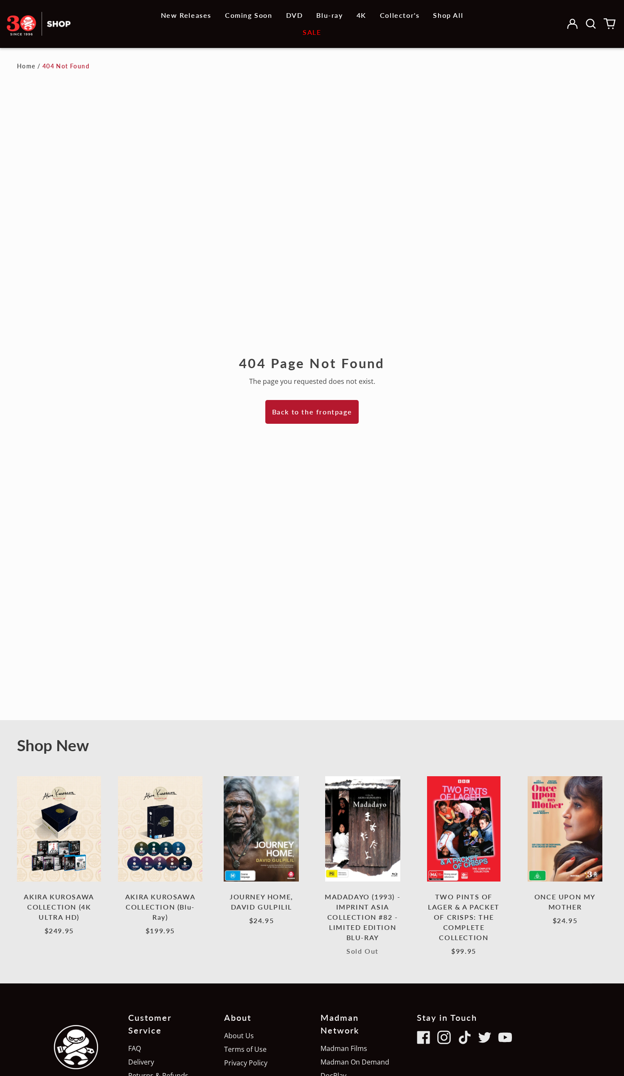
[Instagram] (444, 1037)
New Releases (186, 15)
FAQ (134, 1048)
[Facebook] (423, 1037)
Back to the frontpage (312, 412)
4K (361, 15)
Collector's (400, 15)
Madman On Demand (354, 1062)
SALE (312, 32)
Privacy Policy (245, 1063)
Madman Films (343, 1048)
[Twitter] (485, 1037)
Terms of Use (245, 1049)
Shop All (448, 15)
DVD (294, 15)
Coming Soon (249, 15)
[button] (591, 23)
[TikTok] (464, 1037)
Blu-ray (329, 15)
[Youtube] (505, 1037)
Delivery (141, 1062)
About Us (239, 1035)
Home (26, 66)
